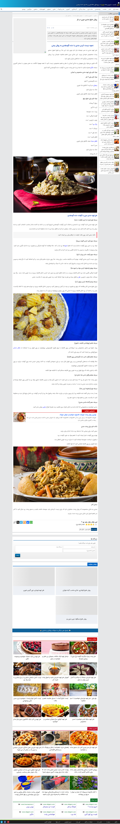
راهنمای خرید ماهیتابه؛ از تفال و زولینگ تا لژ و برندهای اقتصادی (55, 748)
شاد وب (73, 814)
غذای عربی (87, 529)
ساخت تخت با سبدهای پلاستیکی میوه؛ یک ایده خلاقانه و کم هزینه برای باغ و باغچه (55, 793)
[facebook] (5, 822)
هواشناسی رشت (49, 814)
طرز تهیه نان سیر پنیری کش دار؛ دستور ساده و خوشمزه (83, 748)
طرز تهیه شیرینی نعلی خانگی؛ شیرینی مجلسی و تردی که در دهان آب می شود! (27, 748)
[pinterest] (8, 822)
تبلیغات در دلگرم (88, 822)
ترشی (44, 407)
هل (79, 277)
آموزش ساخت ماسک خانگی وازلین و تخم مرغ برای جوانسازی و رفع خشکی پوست (27, 793)
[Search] (1, 9)
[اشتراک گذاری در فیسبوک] (27, 522)
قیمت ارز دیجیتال (49, 806)
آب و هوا (58, 822)
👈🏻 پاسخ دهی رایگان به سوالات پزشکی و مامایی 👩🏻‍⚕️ (55, 630)
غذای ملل (81, 529)
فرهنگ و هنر (71, 806)
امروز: (118, 5)
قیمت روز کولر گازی (90, 814)
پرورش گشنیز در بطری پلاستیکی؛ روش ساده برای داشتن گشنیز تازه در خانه (83, 771)
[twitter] (1, 822)
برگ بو (95, 124)
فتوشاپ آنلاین (48, 822)
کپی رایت (78, 822)
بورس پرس (29, 806)
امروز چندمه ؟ (92, 806)
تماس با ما (99, 822)
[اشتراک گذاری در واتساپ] (31, 522)
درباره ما (108, 822)
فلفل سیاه (94, 141)
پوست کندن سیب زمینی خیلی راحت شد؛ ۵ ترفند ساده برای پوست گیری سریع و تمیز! (55, 771)
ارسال (17, 555)
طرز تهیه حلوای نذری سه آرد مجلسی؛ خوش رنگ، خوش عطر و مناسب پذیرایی (27, 771)
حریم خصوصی (68, 822)
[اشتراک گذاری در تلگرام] (21, 522)
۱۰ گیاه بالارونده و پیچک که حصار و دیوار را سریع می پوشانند (84, 793)
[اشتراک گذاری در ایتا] (24, 522)
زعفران (95, 85)
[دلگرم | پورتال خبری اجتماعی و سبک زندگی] (117, 3)
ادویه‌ (66, 245)
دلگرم (92, 67)
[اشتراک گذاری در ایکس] (18, 522)
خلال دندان (16, 348)
